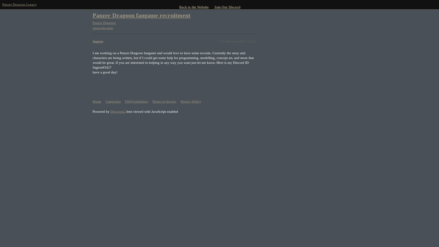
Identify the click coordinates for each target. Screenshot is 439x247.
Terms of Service (164, 101)
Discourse (117, 111)
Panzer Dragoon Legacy (19, 4)
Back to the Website (194, 7)
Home (97, 101)
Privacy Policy (191, 101)
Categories (113, 101)
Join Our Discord (227, 7)
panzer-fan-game (103, 28)
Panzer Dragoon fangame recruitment (141, 15)
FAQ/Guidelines (136, 101)
